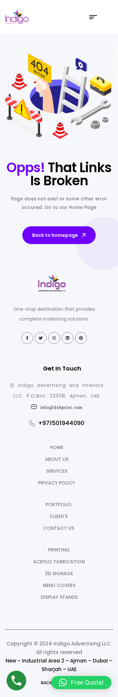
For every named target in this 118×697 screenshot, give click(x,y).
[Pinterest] (81, 338)
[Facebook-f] (27, 338)
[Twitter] (41, 338)
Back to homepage (55, 235)
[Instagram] (54, 338)
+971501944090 (61, 423)
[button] (81, 682)
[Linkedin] (67, 338)
